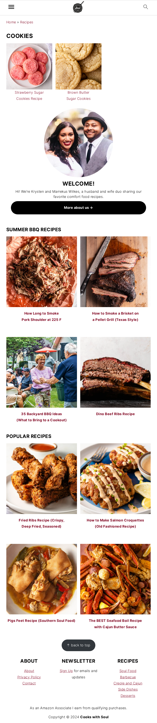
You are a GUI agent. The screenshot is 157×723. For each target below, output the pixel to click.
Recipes (26, 22)
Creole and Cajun (128, 683)
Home (11, 22)
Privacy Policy (29, 677)
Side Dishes (128, 689)
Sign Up (66, 671)
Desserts (128, 696)
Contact (29, 683)
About (29, 671)
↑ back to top (78, 645)
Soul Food (128, 671)
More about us (76, 208)
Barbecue (128, 677)
